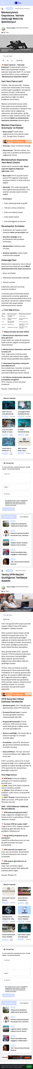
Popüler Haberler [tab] (8, 517)
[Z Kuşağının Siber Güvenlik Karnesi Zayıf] (24, 409)
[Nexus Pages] (18, 3)
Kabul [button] (29, 1066)
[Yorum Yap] (3, 60)
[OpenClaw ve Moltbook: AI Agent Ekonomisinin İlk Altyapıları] (8, 446)
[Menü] (2, 2)
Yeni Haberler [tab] (24, 517)
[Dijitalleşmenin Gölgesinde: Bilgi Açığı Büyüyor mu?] (8, 914)
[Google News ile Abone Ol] (7, 56)
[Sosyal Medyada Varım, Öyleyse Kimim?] (24, 914)
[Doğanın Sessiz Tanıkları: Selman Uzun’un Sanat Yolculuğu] (16, 542)
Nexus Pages (11, 28)
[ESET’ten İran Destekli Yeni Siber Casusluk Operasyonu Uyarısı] (8, 409)
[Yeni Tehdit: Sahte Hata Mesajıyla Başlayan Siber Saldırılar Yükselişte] (24, 932)
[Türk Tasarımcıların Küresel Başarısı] (16, 561)
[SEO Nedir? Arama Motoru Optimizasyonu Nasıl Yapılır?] (8, 895)
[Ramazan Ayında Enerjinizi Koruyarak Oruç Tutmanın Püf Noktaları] (16, 533)
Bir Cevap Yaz (9, 463)
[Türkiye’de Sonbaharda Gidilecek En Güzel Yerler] (16, 523)
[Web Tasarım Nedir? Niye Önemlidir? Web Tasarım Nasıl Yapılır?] (24, 446)
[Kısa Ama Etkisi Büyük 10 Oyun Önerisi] (8, 427)
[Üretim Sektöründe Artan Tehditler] (8, 932)
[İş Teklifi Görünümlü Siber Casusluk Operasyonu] (24, 427)
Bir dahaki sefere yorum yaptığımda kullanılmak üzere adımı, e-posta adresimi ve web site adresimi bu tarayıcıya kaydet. (16, 503)
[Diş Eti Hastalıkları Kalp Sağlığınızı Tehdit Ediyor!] (16, 552)
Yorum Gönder (8, 509)
